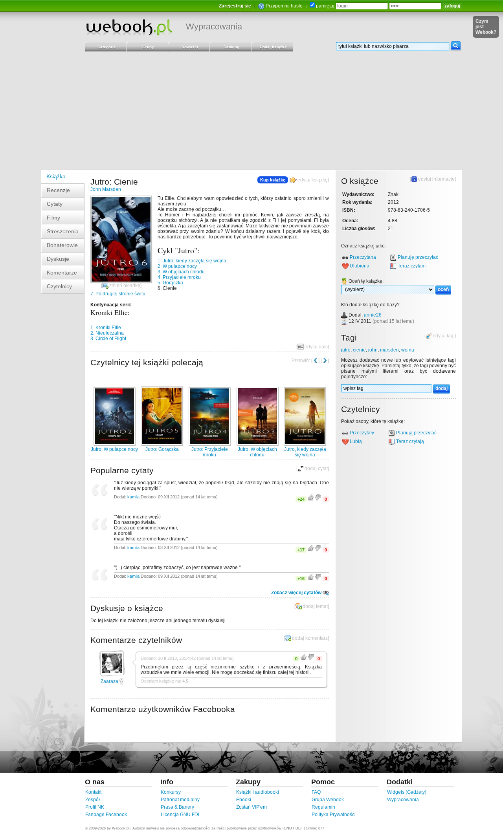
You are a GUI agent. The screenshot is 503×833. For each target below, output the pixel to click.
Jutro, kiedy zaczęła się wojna (305, 452)
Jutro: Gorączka (162, 449)
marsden (389, 350)
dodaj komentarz (310, 638)
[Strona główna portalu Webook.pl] (129, 27)
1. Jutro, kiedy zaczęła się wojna (192, 261)
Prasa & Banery (177, 807)
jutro (346, 350)
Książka (56, 176)
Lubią (356, 441)
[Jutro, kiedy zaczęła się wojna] (305, 444)
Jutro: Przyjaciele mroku (209, 452)
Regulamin (323, 807)
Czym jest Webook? (485, 26)
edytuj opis (316, 347)
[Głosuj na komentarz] (304, 658)
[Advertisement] (251, 111)
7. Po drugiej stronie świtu (117, 294)
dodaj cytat (316, 468)
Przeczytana (363, 257)
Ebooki (243, 799)
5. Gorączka (170, 283)
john (373, 350)
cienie (359, 350)
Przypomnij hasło (284, 6)
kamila (133, 496)
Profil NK (94, 807)
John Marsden (105, 189)
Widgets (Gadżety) (406, 792)
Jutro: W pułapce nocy (114, 449)
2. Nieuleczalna (107, 333)
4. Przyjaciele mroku (179, 277)
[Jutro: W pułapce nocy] (114, 444)
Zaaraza (109, 681)
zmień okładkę (124, 285)
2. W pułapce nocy (177, 266)
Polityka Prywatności (334, 814)
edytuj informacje (436, 179)
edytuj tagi (444, 336)
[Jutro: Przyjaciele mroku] (209, 444)
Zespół (92, 799)
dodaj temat (315, 606)
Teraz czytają (410, 441)
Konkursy (171, 792)
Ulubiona (359, 266)
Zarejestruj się (235, 6)
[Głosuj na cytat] (311, 499)
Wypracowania (214, 26)
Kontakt (93, 792)
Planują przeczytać (416, 433)
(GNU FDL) (292, 828)
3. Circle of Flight (108, 338)
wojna (407, 350)
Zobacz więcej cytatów (296, 592)
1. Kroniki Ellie (105, 327)
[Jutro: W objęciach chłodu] (257, 444)
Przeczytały (362, 433)
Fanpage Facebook (106, 814)
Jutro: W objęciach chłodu (257, 452)
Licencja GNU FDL (181, 814)
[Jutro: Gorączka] (162, 444)
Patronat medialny (180, 799)
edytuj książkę (312, 180)
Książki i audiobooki (257, 792)
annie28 (373, 315)
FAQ (316, 792)
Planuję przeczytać (418, 257)
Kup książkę (272, 180)
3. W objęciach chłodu (181, 272)
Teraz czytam (412, 266)
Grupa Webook (328, 799)
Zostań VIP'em (251, 807)
